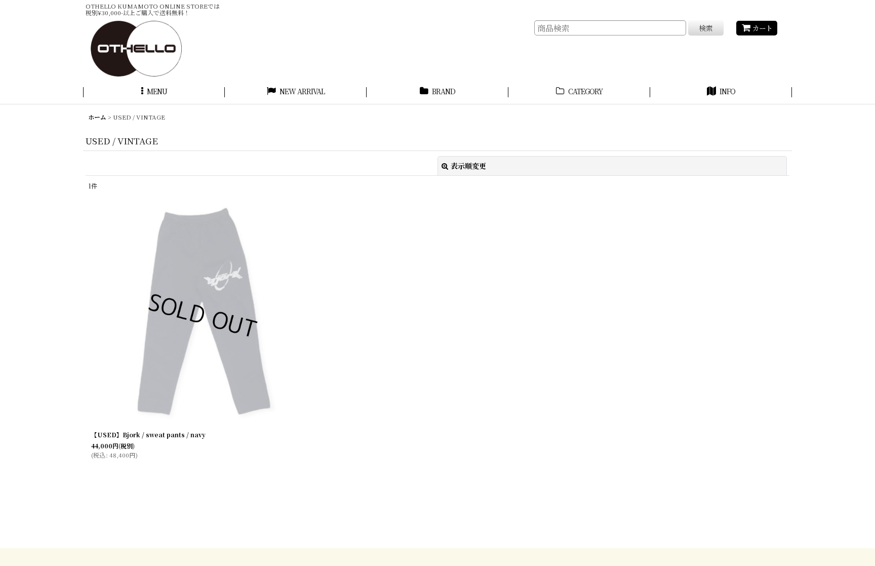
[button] (154, 93)
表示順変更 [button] (468, 166)
